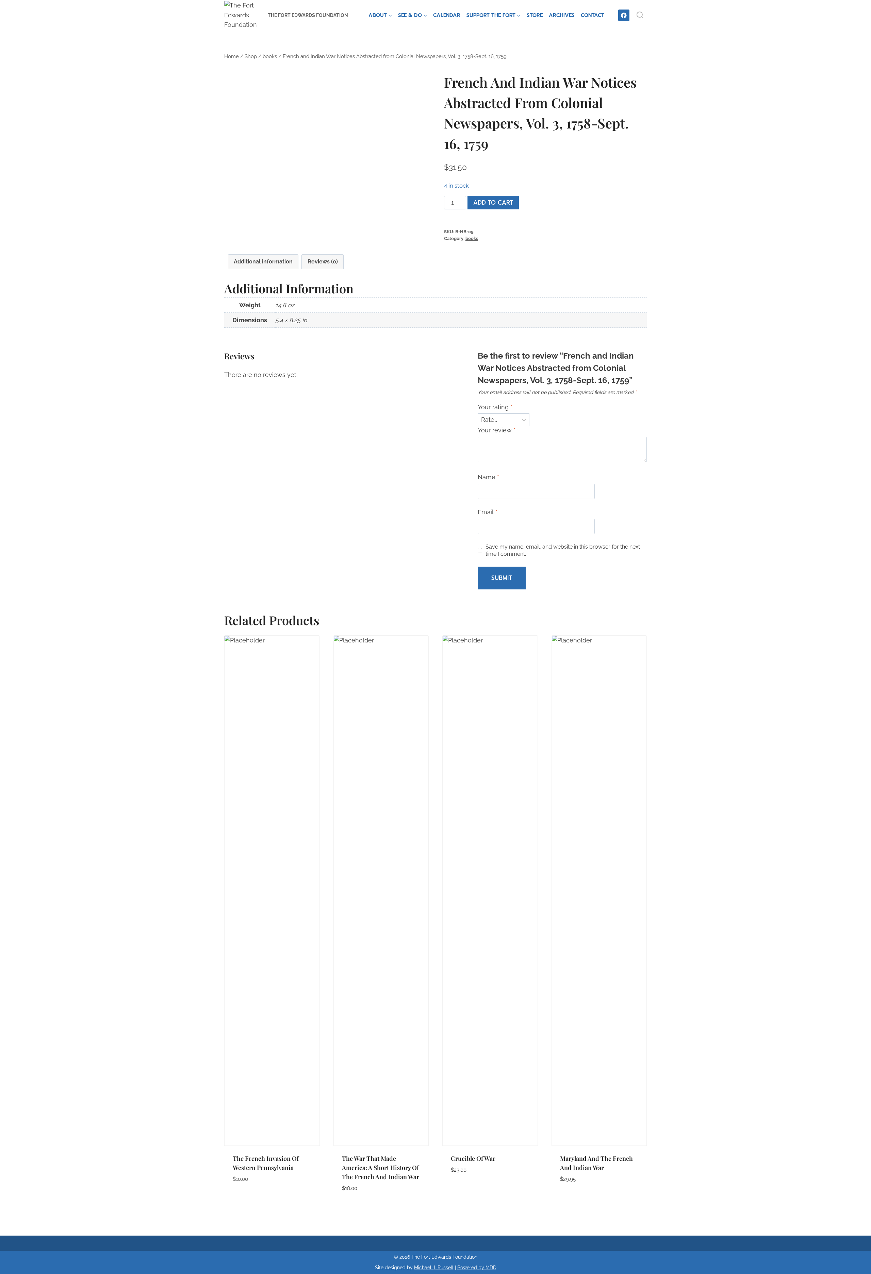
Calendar (446, 15)
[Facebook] (623, 15)
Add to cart (493, 202)
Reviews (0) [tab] (323, 261)
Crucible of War (473, 1158)
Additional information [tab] (263, 261)
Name (488, 477)
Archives (562, 15)
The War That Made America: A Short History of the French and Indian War (380, 1167)
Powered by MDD (476, 1267)
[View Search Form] (640, 15)
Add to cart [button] (250, 1199)
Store (535, 15)
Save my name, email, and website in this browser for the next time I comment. (563, 550)
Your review (496, 430)
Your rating (495, 407)
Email (487, 512)
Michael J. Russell (434, 1267)
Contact (592, 15)
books (471, 238)
